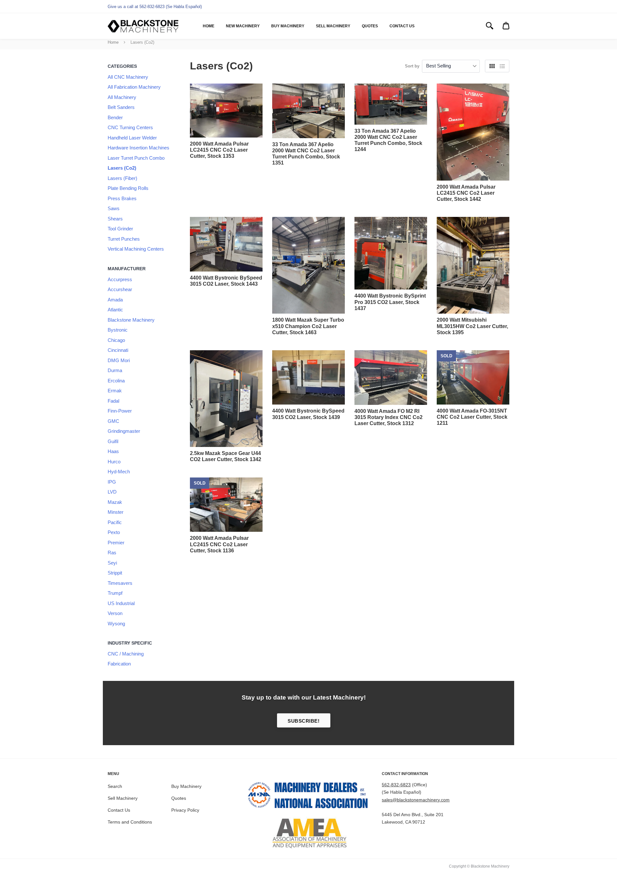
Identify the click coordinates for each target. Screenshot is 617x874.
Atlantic (115, 309)
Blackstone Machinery (131, 320)
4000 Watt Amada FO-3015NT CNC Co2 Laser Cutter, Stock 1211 (472, 417)
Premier (116, 542)
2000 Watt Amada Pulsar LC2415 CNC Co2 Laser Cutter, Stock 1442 (466, 193)
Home (208, 26)
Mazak (115, 502)
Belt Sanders (121, 107)
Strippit (115, 572)
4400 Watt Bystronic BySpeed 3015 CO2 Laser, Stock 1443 (226, 281)
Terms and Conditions (130, 822)
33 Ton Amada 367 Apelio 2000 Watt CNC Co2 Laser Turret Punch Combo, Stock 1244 (388, 140)
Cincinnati (118, 350)
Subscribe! (303, 721)
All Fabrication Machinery (134, 87)
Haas (113, 451)
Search (115, 786)
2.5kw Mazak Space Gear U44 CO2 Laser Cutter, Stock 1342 (225, 456)
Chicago (116, 340)
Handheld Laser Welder (132, 137)
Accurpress (120, 279)
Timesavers (120, 583)
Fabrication (119, 663)
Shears (115, 218)
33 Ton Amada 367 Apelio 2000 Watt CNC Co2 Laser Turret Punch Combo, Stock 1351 (306, 154)
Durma (115, 370)
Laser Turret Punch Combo (136, 158)
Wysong (116, 623)
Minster (115, 512)
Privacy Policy (185, 810)
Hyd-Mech (119, 471)
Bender (115, 117)
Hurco (114, 461)
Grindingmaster (124, 431)
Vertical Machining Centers (136, 249)
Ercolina (116, 380)
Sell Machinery (333, 26)
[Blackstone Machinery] (143, 26)
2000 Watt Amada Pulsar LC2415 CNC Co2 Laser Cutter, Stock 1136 (219, 544)
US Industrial (121, 603)
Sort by (412, 66)
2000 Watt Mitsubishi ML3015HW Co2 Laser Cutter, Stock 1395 (472, 326)
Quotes (370, 26)
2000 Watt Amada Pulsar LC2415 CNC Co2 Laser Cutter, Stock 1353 (219, 150)
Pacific (115, 522)
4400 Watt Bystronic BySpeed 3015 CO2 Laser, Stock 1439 (308, 414)
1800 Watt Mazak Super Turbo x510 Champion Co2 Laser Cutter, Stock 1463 (308, 326)
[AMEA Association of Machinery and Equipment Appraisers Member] (308, 833)
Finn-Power (120, 411)
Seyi (112, 563)
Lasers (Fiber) (122, 178)
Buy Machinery (287, 26)
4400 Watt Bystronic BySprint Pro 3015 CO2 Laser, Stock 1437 (390, 302)
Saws (114, 208)
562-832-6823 (396, 784)
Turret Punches (124, 239)
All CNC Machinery (128, 77)
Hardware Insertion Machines (138, 147)
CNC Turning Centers (130, 127)
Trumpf (115, 593)
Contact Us (402, 26)
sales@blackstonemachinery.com (416, 799)
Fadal (113, 401)
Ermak (115, 390)
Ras (112, 552)
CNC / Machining (126, 653)
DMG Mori (119, 360)
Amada (115, 299)
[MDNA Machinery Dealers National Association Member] (308, 797)
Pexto (114, 532)
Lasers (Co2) (122, 168)
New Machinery (243, 26)
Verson (115, 613)
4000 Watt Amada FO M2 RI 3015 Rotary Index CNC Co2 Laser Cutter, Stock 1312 (388, 417)
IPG (112, 482)
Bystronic (118, 330)
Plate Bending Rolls (128, 188)
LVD (112, 492)
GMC (113, 421)
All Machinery (122, 97)
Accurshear (120, 289)
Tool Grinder (120, 228)
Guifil (113, 441)
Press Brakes (122, 198)
